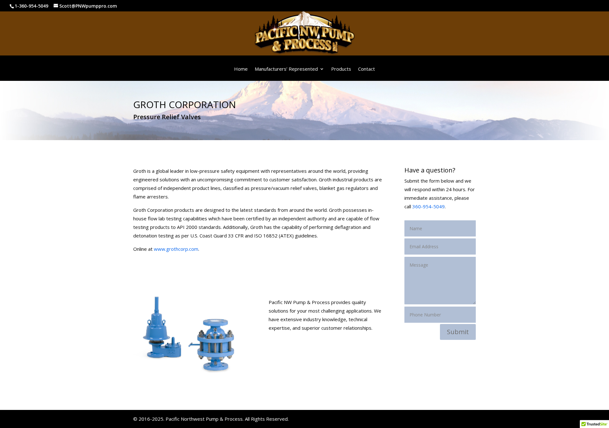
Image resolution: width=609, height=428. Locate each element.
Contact (366, 69)
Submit (458, 331)
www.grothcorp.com (176, 249)
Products (341, 69)
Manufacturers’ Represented (286, 69)
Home (241, 69)
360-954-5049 (428, 206)
